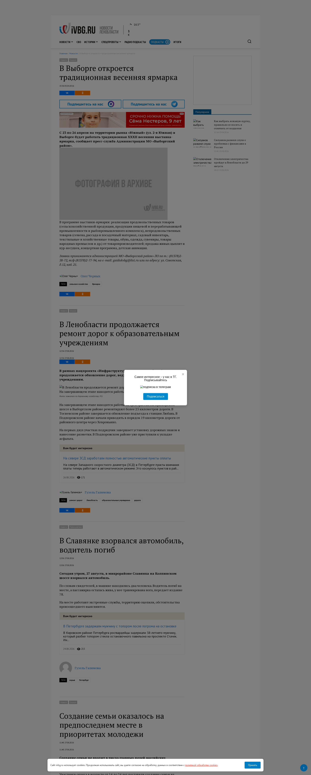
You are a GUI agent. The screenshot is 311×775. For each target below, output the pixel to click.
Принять (252, 765)
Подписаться (155, 396)
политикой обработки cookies (201, 765)
